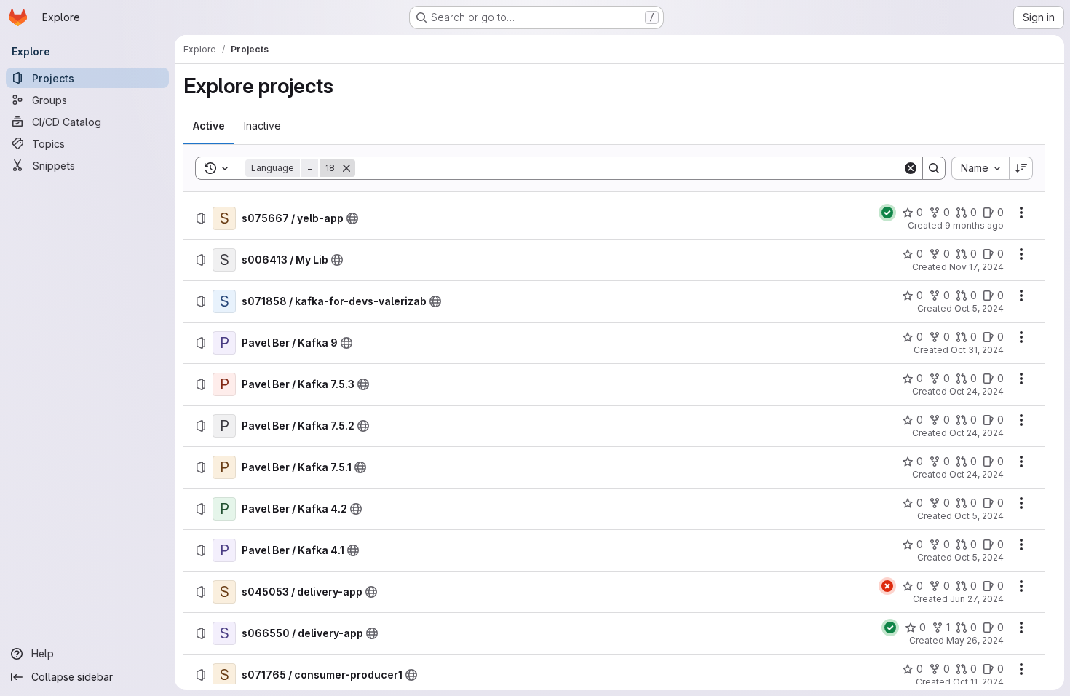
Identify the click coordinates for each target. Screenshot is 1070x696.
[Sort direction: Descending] (1021, 168)
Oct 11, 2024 (978, 681)
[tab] (208, 126)
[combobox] (980, 168)
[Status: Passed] (887, 212)
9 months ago (974, 225)
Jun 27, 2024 (977, 598)
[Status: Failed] (887, 586)
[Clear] (910, 168)
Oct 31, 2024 (977, 349)
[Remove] (346, 168)
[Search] (934, 168)
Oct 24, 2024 (976, 391)
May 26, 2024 (975, 640)
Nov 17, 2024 (976, 266)
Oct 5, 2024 (979, 308)
